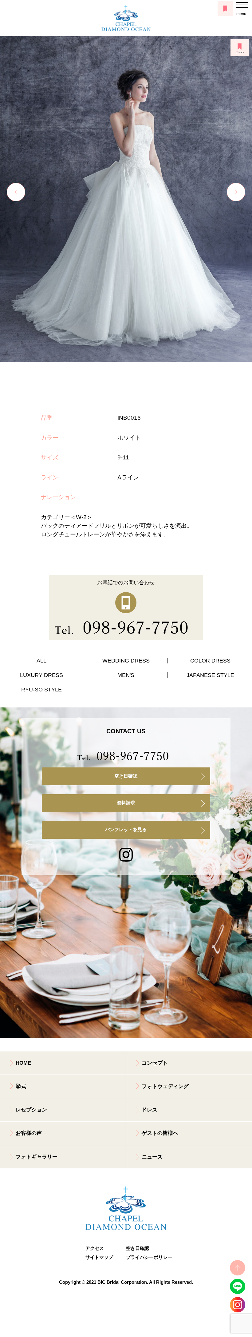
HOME (23, 1063)
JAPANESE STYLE (210, 675)
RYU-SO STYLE (41, 690)
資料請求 (126, 802)
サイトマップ (99, 1257)
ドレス (149, 1110)
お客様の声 (29, 1133)
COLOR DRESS (210, 661)
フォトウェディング (165, 1086)
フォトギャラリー (36, 1157)
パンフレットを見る (126, 829)
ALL (41, 661)
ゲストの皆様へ (160, 1133)
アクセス (94, 1248)
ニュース (152, 1157)
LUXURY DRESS (41, 675)
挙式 (21, 1086)
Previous (16, 192)
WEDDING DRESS (126, 661)
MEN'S (125, 675)
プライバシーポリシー (146, 1257)
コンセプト (155, 1063)
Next (236, 192)
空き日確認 (125, 776)
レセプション (31, 1110)
